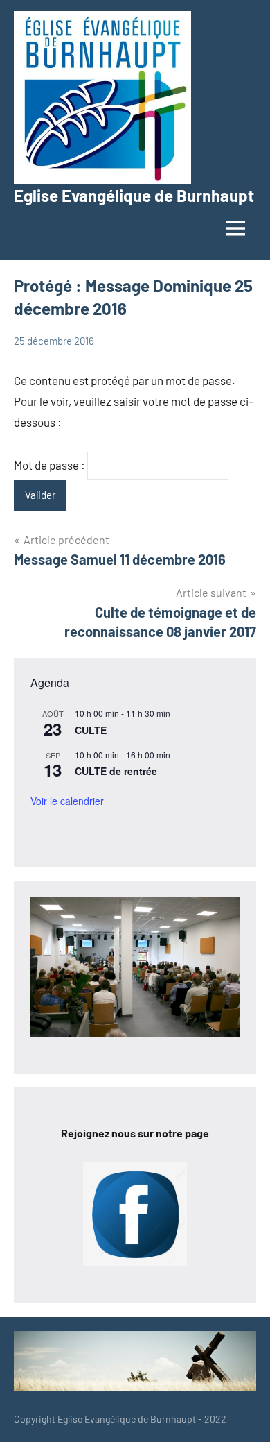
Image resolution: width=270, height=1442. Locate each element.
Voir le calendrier (67, 801)
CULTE (91, 730)
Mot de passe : (50, 465)
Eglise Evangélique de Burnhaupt (134, 195)
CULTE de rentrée (116, 771)
